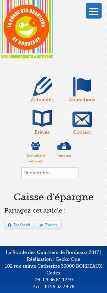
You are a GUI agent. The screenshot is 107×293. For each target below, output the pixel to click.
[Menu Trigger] (94, 11)
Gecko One (68, 259)
